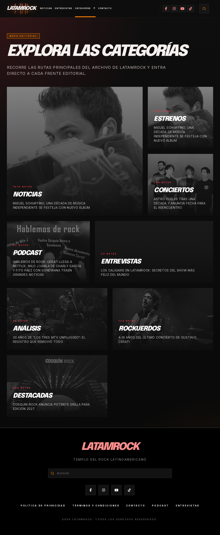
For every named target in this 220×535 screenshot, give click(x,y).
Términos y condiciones (95, 505)
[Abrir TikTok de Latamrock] (190, 8)
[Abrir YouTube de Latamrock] (182, 8)
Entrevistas (63, 8)
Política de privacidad (43, 505)
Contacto (105, 8)
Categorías (83, 8)
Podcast (160, 505)
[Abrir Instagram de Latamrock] (174, 8)
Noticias (46, 8)
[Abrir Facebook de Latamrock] (166, 8)
